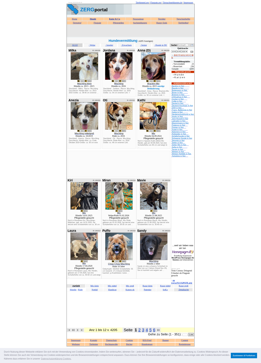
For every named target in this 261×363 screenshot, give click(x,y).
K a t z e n (179, 77)
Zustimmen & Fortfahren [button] (244, 355)
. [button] (56, 359)
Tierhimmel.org (142, 2)
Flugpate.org (155, 2)
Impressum (188, 2)
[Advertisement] (130, 31)
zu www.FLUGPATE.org (181, 281)
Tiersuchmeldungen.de (172, 2)
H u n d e (179, 74)
